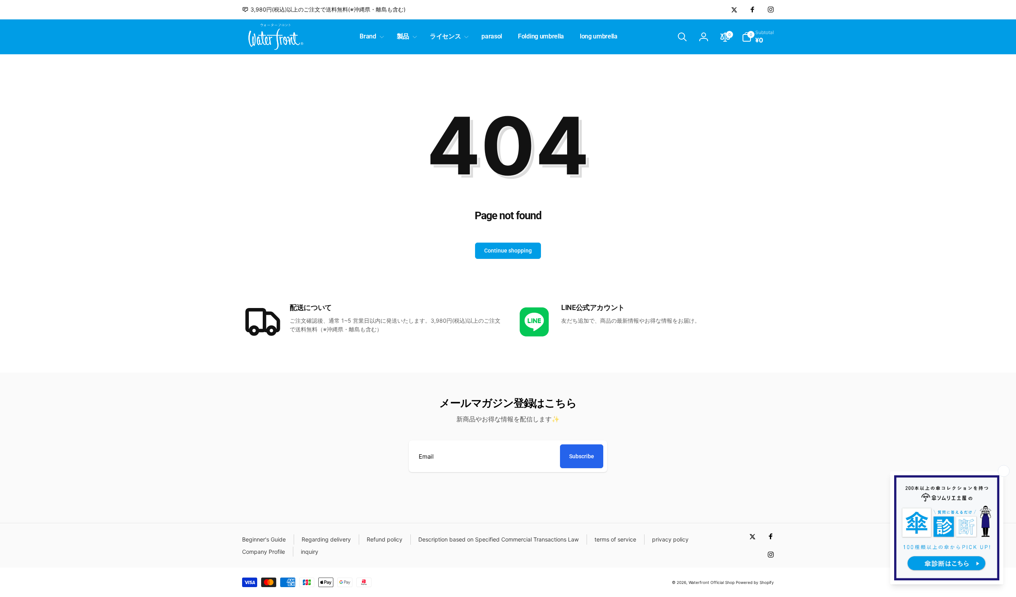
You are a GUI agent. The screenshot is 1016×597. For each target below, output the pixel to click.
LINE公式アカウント (593, 307)
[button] (370, 37)
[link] (324, 9)
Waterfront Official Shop (712, 582)
